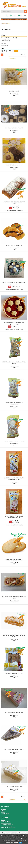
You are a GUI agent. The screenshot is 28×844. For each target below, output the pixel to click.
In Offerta (5, 45)
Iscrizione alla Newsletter (7, 824)
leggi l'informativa (23, 838)
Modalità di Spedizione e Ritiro (8, 827)
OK (20, 842)
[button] (17, 58)
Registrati (3, 809)
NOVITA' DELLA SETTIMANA (9, 37)
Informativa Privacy (5, 821)
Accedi (2, 810)
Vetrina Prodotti (5, 40)
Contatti (3, 820)
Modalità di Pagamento (6, 826)
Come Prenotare (5, 813)
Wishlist (3, 812)
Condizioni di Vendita (6, 823)
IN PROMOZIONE (6, 39)
